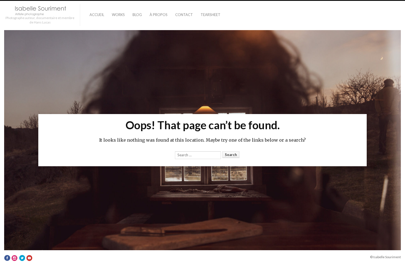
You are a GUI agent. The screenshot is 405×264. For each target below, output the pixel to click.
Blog (137, 14)
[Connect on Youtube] (29, 258)
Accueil (97, 14)
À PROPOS (159, 14)
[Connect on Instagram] (15, 258)
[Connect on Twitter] (22, 258)
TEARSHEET (210, 14)
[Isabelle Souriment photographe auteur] (40, 11)
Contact (184, 14)
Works (118, 14)
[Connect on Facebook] (7, 258)
